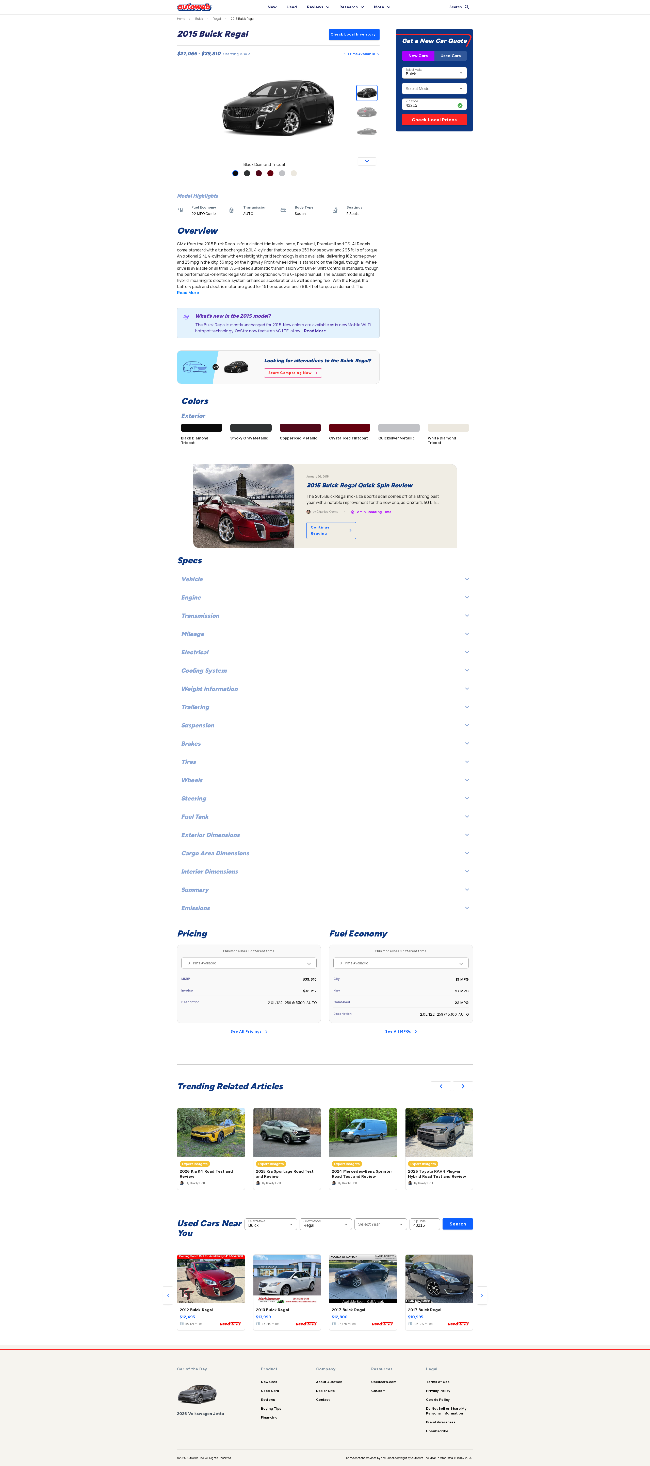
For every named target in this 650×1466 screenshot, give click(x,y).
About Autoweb (329, 1381)
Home (181, 19)
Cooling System (203, 670)
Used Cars (451, 55)
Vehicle (192, 579)
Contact (323, 1399)
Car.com (378, 1390)
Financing (269, 1417)
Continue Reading (320, 530)
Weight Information (209, 688)
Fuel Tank (194, 816)
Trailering (195, 707)
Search (458, 1224)
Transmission (200, 615)
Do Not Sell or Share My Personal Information (446, 1411)
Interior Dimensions (209, 871)
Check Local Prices (434, 120)
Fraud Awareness (441, 1422)
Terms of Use (437, 1381)
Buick (199, 19)
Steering (193, 798)
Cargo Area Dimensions (215, 853)
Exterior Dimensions (210, 835)
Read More (188, 292)
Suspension (197, 725)
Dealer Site (325, 1390)
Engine (191, 597)
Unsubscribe (437, 1431)
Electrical (194, 652)
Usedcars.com (384, 1381)
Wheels (191, 780)
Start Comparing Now (290, 373)
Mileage (192, 634)
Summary (194, 889)
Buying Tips (271, 1408)
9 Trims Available (359, 54)
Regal (217, 19)
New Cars (418, 55)
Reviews (268, 1399)
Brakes (191, 743)
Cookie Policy (438, 1399)
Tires (188, 761)
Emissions (195, 908)
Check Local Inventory (353, 34)
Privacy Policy (438, 1390)
